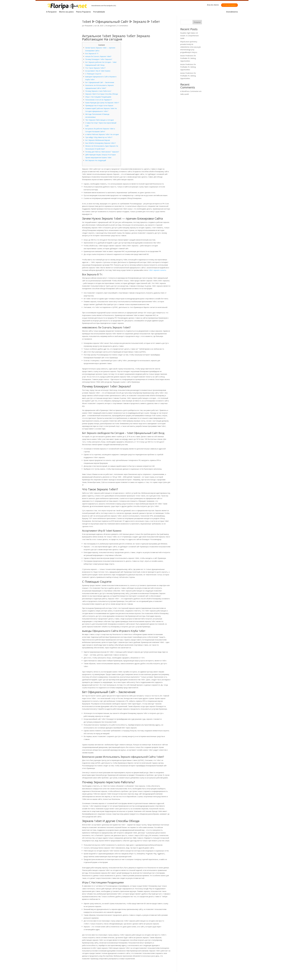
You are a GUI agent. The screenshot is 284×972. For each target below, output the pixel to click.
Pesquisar (197, 22)
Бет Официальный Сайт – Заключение (99, 82)
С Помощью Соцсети (93, 74)
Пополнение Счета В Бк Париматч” (98, 100)
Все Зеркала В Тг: (92, 53)
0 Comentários (122, 26)
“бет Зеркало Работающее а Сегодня (99, 120)
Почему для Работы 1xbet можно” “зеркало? (102, 152)
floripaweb (89, 26)
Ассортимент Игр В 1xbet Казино (97, 71)
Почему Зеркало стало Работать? (98, 91)
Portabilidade (99, 12)
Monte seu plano (66, 12)
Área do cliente (213, 5)
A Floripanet (51, 12)
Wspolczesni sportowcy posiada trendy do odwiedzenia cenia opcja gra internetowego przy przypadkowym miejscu (190, 47)
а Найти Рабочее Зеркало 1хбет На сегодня (102, 134)
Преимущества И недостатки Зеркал (99, 105)
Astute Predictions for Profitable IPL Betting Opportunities (188, 58)
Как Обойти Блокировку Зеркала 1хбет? (100, 143)
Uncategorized (110, 26)
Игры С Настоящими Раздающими (98, 97)
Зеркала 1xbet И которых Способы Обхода (101, 94)
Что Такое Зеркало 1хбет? (95, 68)
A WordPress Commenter (189, 91)
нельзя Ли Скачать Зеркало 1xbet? (98, 56)
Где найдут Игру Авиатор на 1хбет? (98, 137)
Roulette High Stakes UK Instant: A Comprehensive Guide (189, 35)
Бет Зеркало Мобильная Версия (97, 140)
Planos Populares (83, 12)
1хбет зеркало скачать (157, 270)
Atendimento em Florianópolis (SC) (103, 6)
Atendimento (232, 12)
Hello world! (184, 94)
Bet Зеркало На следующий (95, 160)
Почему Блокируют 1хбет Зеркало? (98, 59)
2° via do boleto (229, 5)
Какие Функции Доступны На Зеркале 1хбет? (102, 103)
